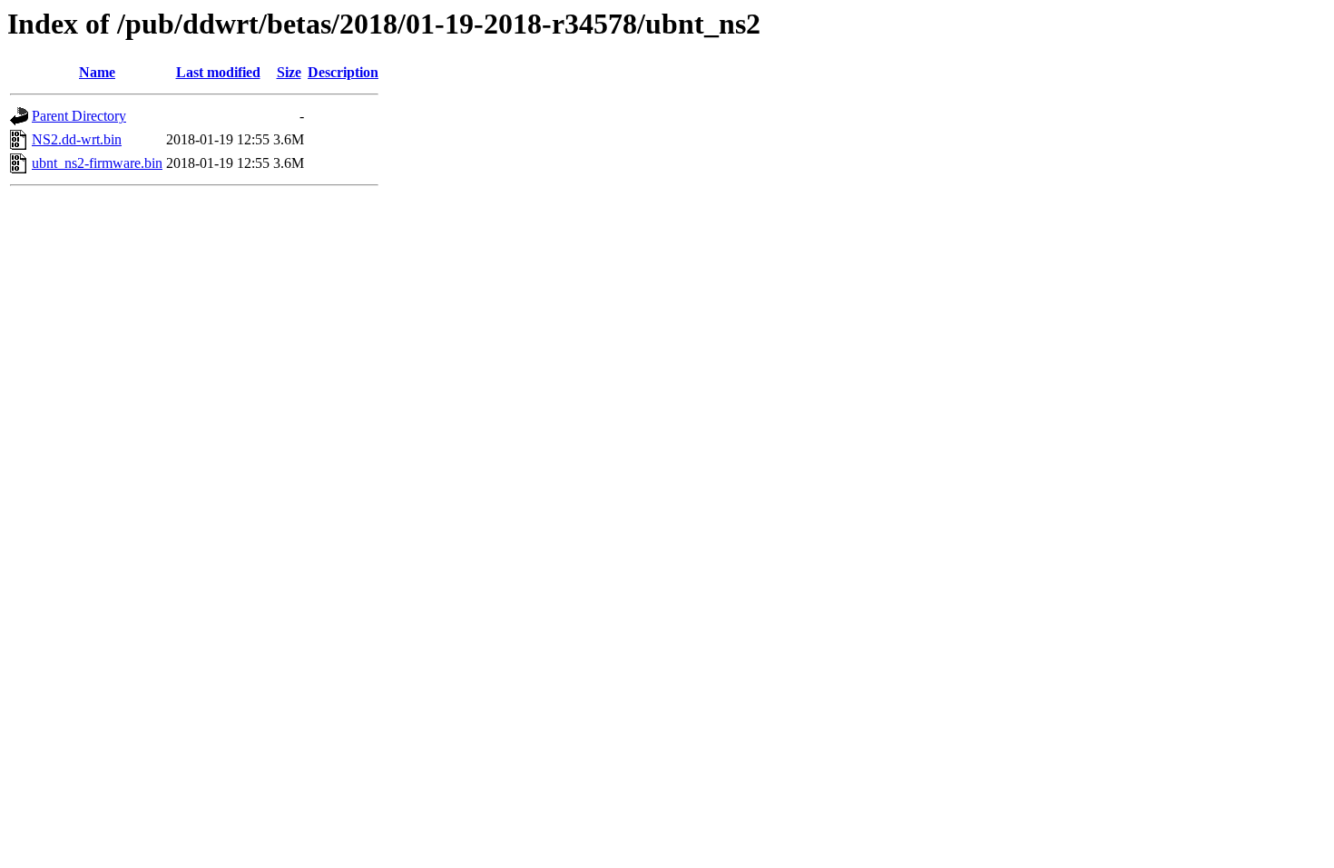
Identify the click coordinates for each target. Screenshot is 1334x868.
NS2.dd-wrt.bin (77, 139)
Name (97, 72)
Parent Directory (79, 115)
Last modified (218, 72)
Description (343, 72)
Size (289, 72)
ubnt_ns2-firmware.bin (97, 163)
